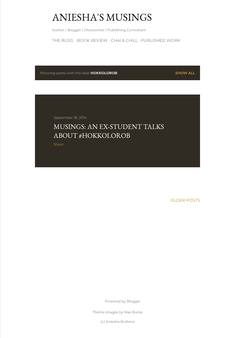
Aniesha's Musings (102, 17)
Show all (185, 73)
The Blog (62, 40)
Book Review (92, 40)
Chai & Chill (124, 40)
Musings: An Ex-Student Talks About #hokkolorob (109, 131)
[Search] (196, 15)
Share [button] (58, 144)
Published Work (160, 40)
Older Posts (185, 200)
